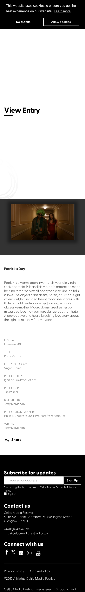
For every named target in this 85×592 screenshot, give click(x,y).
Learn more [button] (62, 11)
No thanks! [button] (24, 21)
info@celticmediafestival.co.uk (26, 533)
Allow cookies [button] (61, 21)
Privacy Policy (14, 571)
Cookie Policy (40, 571)
